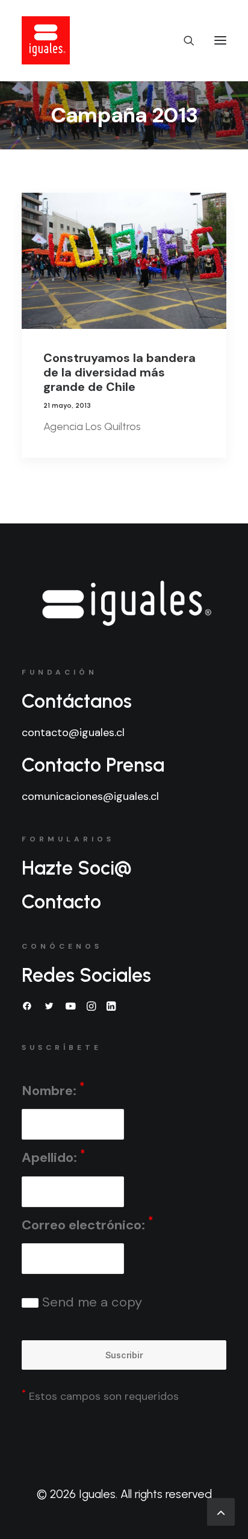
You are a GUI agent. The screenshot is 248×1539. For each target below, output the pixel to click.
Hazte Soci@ (77, 868)
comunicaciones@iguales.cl (90, 796)
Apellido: (53, 1156)
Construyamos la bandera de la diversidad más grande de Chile (119, 372)
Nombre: (53, 1089)
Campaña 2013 (124, 115)
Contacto (61, 901)
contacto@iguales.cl (73, 732)
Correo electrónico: (87, 1223)
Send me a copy (90, 1302)
